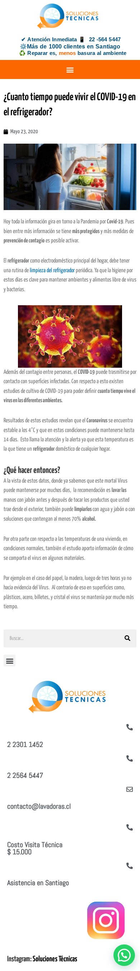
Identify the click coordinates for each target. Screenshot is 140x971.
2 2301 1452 (25, 744)
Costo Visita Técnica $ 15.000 (34, 848)
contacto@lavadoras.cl (39, 806)
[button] (70, 69)
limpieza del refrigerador (52, 270)
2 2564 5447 (25, 775)
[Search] (127, 638)
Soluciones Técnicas (55, 959)
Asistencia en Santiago (38, 882)
